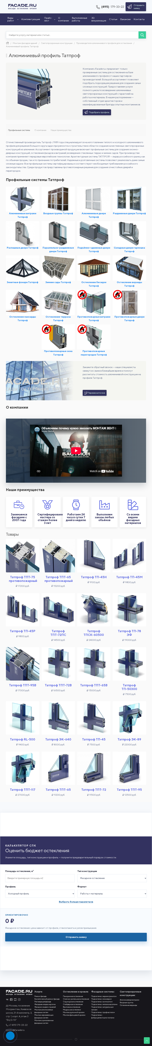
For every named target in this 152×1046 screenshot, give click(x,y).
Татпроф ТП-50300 (129, 687)
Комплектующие (30, 19)
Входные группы (126, 1002)
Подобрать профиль (98, 112)
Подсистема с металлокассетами (104, 1004)
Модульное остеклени (72, 1010)
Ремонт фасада (40, 996)
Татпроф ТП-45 (94, 739)
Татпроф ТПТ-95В (22, 685)
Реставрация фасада (42, 1001)
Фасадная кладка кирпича (45, 1004)
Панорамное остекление (73, 996)
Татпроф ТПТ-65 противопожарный (59, 579)
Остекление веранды (128, 1005)
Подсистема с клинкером (101, 999)
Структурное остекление (73, 1001)
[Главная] (7, 43)
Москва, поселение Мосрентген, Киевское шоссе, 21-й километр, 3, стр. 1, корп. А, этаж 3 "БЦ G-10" (19, 1012)
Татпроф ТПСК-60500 (94, 633)
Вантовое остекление (71, 1007)
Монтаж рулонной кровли (73, 1012)
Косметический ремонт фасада (47, 999)
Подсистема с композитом (102, 1001)
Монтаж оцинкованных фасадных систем (44, 1021)
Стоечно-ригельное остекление (76, 999)
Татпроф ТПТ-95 (129, 789)
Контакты (139, 19)
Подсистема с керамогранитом (104, 996)
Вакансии (125, 19)
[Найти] (142, 35)
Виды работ (10, 19)
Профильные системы (19, 130)
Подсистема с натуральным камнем (102, 1008)
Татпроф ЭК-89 (129, 739)
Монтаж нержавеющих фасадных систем (43, 1016)
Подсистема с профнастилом (103, 1012)
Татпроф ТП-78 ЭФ (129, 633)
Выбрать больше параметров (76, 901)
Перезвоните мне (96, 393)
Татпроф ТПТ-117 (22, 789)
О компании (63, 19)
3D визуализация (98, 19)
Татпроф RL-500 (22, 739)
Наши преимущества (61, 130)
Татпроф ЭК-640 (58, 739)
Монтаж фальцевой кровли (74, 1015)
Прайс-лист (48, 19)
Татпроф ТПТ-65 (58, 789)
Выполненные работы (79, 19)
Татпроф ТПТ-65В (93, 685)
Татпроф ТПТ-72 (93, 789)
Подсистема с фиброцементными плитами (102, 1016)
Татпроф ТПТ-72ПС (58, 633)
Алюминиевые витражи (129, 1000)
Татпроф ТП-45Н (94, 577)
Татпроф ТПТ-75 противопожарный (23, 579)
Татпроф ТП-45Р (22, 631)
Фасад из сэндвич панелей (45, 1007)
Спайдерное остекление (73, 1004)
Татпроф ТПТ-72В (58, 685)
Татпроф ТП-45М (129, 577)
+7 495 (18, 1025)
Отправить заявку (76, 937)
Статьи (113, 19)
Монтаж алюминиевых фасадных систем (43, 1011)
